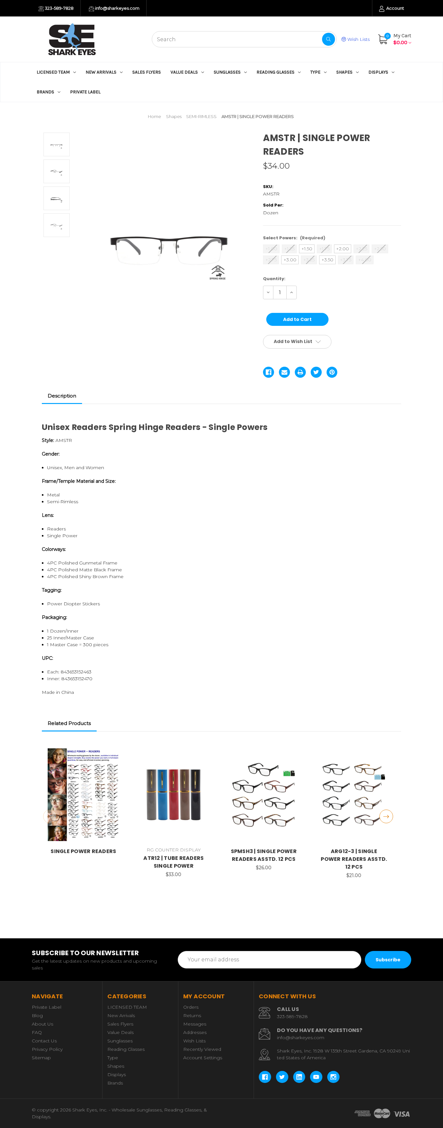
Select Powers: (294, 238)
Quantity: (274, 279)
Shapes (344, 72)
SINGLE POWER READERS (83, 851)
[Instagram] (333, 1077)
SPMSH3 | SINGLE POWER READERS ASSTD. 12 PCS (264, 855)
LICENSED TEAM (53, 72)
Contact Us (44, 1041)
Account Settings (202, 1058)
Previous (50, 816)
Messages (194, 1024)
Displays (378, 72)
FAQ (37, 1032)
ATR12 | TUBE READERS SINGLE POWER (173, 862)
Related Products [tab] (69, 723)
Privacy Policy (47, 1049)
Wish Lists (358, 39)
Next (386, 816)
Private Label (85, 92)
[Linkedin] (299, 1077)
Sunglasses (227, 72)
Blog (37, 1015)
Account (394, 8)
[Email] (284, 372)
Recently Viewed (202, 1049)
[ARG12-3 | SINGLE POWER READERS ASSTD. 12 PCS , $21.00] (354, 795)
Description (62, 396)
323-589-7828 (59, 8)
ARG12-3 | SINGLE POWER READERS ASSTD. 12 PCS (354, 859)
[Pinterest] (332, 372)
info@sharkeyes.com (116, 8)
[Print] (300, 372)
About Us (42, 1024)
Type (315, 72)
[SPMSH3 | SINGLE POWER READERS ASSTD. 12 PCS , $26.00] (264, 795)
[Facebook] (268, 372)
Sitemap (41, 1058)
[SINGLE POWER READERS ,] (83, 795)
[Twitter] (316, 372)
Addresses (195, 1032)
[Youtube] (316, 1077)
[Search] (328, 39)
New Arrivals (101, 72)
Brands (45, 92)
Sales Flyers (146, 72)
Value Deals (184, 72)
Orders (190, 1007)
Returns (192, 1015)
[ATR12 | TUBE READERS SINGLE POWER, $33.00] (174, 795)
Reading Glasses (275, 72)
